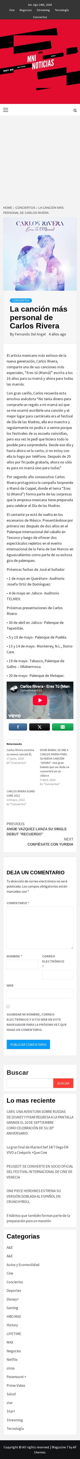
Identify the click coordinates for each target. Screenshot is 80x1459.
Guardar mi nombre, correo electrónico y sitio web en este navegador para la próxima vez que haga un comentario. (37, 1022)
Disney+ (13, 1299)
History (12, 1325)
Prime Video (16, 1385)
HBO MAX (14, 1316)
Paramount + (16, 1376)
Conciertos (40, 16)
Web (10, 985)
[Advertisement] (40, 158)
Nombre (14, 956)
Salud (11, 1394)
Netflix (12, 1359)
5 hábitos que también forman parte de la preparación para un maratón (38, 1218)
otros (11, 1368)
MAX (10, 1342)
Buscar (18, 1072)
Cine (12, 9)
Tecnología (62, 9)
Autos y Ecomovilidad (23, 1264)
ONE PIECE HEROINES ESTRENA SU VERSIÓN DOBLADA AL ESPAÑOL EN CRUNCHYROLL (34, 1196)
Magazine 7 (60, 1447)
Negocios (26, 9)
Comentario (18, 903)
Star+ (11, 1411)
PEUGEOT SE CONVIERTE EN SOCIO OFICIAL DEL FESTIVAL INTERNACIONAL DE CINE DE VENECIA (40, 1172)
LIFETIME (14, 1333)
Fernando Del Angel (31, 334)
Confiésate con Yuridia (50, 841)
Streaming (43, 9)
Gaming (12, 1307)
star (10, 1402)
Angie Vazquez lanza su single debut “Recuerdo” (37, 829)
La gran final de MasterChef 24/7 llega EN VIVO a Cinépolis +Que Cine (37, 1150)
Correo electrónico (53, 961)
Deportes (14, 1290)
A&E (10, 1247)
